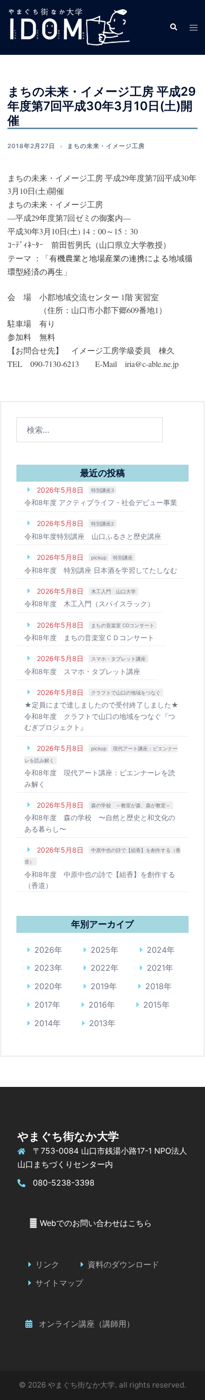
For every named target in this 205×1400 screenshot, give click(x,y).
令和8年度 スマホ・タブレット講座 (82, 671)
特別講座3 (102, 490)
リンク (47, 1264)
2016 (98, 1005)
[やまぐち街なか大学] (68, 26)
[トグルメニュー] (194, 27)
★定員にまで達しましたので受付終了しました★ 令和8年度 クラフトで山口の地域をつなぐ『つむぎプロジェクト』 (105, 715)
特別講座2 (102, 523)
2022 (100, 968)
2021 (156, 968)
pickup (98, 557)
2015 (152, 1005)
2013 (98, 1023)
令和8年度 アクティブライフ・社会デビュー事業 (100, 502)
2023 (44, 968)
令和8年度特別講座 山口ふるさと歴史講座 (92, 536)
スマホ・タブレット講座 (118, 659)
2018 (154, 986)
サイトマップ (59, 1283)
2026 (44, 950)
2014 (43, 1023)
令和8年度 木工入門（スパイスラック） (89, 603)
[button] (173, 27)
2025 (100, 950)
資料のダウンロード (123, 1264)
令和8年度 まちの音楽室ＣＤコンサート (89, 637)
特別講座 (123, 557)
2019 (100, 986)
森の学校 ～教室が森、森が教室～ (131, 805)
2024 (157, 950)
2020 (44, 986)
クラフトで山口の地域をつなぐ (126, 693)
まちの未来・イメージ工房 (106, 146)
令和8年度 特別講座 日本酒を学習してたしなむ (100, 570)
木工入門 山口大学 (113, 591)
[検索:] (89, 429)
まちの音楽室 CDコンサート (122, 625)
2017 (43, 1005)
